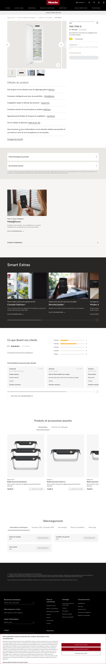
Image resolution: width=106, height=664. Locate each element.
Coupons (64, 608)
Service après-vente (81, 8)
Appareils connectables (84, 615)
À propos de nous (51, 605)
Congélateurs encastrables (45, 17)
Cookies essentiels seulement (81, 649)
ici (19, 129)
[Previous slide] (7, 44)
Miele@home (81, 603)
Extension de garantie (67, 617)
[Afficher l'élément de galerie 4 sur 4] (40, 73)
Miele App (92, 527)
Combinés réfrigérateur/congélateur (26, 17)
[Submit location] (33, 603)
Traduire (11, 380)
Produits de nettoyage (47, 8)
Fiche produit (79, 39)
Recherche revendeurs (12, 600)
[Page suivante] (97, 391)
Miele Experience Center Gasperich (13, 612)
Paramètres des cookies (81, 653)
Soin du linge (19, 8)
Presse (48, 617)
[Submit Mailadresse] (33, 622)
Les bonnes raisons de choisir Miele (68, 604)
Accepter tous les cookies (81, 644)
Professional (96, 8)
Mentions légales (7, 662)
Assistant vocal (82, 609)
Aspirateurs (32, 8)
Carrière (48, 614)
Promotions (65, 611)
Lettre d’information (11, 619)
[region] (36, 45)
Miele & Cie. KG (34, 123)
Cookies (26, 662)
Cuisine (7, 8)
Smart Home (63, 8)
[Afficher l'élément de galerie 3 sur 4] (31, 73)
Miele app (80, 606)
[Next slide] (61, 44)
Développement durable (52, 611)
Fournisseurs (49, 620)
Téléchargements (43, 538)
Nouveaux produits (67, 614)
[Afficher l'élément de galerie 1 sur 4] (11, 73)
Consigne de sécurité (15, 139)
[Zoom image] (58, 65)
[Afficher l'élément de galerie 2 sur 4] (21, 73)
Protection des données (17, 662)
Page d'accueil (11, 17)
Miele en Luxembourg (52, 608)
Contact (48, 623)
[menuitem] (8, 8)
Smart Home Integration (84, 612)
